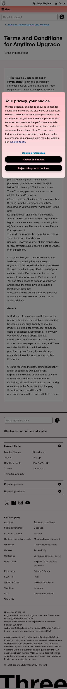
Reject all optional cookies (33, 168)
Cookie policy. (18, 141)
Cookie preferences (33, 152)
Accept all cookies (33, 159)
